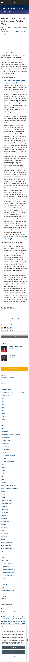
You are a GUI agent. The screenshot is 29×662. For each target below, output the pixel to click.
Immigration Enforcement (7, 461)
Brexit (2, 401)
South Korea (4, 527)
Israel (2, 473)
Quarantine (4, 506)
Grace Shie (12, 355)
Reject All (13, 651)
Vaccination (4, 584)
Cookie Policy (16, 643)
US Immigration (5, 566)
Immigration (10, 31)
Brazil (2, 398)
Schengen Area (5, 521)
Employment (4, 431)
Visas (24, 31)
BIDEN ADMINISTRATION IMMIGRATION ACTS (13, 392)
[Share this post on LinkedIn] (13, 308)
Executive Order (5, 443)
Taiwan (3, 539)
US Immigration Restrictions (8, 572)
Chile (2, 407)
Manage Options (13, 656)
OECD (3, 494)
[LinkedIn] (8, 328)
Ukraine (3, 557)
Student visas (18, 31)
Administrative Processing (7, 377)
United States (4, 560)
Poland (3, 497)
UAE (2, 551)
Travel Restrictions (6, 545)
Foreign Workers (5, 449)
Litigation (3, 482)
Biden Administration (6, 389)
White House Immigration (7, 590)
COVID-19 (3, 416)
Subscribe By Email (8, 330)
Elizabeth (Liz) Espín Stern (15, 346)
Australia (3, 383)
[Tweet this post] (8, 308)
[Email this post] (5, 308)
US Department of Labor (7, 563)
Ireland (3, 470)
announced (4, 60)
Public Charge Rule (6, 503)
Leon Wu (6, 52)
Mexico (3, 491)
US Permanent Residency (7, 575)
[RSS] (2, 328)
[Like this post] (11, 308)
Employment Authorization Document (10, 434)
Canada (3, 404)
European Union (5, 437)
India (2, 464)
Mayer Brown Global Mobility (8, 485)
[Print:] (2, 308)
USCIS (3, 581)
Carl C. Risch (6, 27)
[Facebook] (11, 328)
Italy (2, 476)
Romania (3, 515)
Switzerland (4, 536)
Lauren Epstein (16, 27)
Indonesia (3, 467)
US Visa (3, 578)
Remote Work (4, 509)
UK (2, 554)
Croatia (3, 419)
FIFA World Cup (5, 446)
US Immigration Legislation (8, 569)
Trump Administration (6, 548)
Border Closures (5, 395)
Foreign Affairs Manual (11, 98)
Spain (2, 530)
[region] (13, 643)
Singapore (3, 524)
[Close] (24, 627)
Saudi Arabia (4, 518)
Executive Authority (6, 440)
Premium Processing (6, 500)
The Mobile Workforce (12, 8)
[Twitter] (5, 328)
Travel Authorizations (6, 542)
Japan (2, 479)
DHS (2, 422)
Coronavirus (4, 413)
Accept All (13, 647)
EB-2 (2, 428)
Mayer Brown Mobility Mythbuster (9, 488)
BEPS (2, 386)
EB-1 (2, 425)
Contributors (10, 368)
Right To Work (4, 512)
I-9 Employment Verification (8, 455)
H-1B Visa (3, 452)
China (2, 410)
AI (1, 380)
